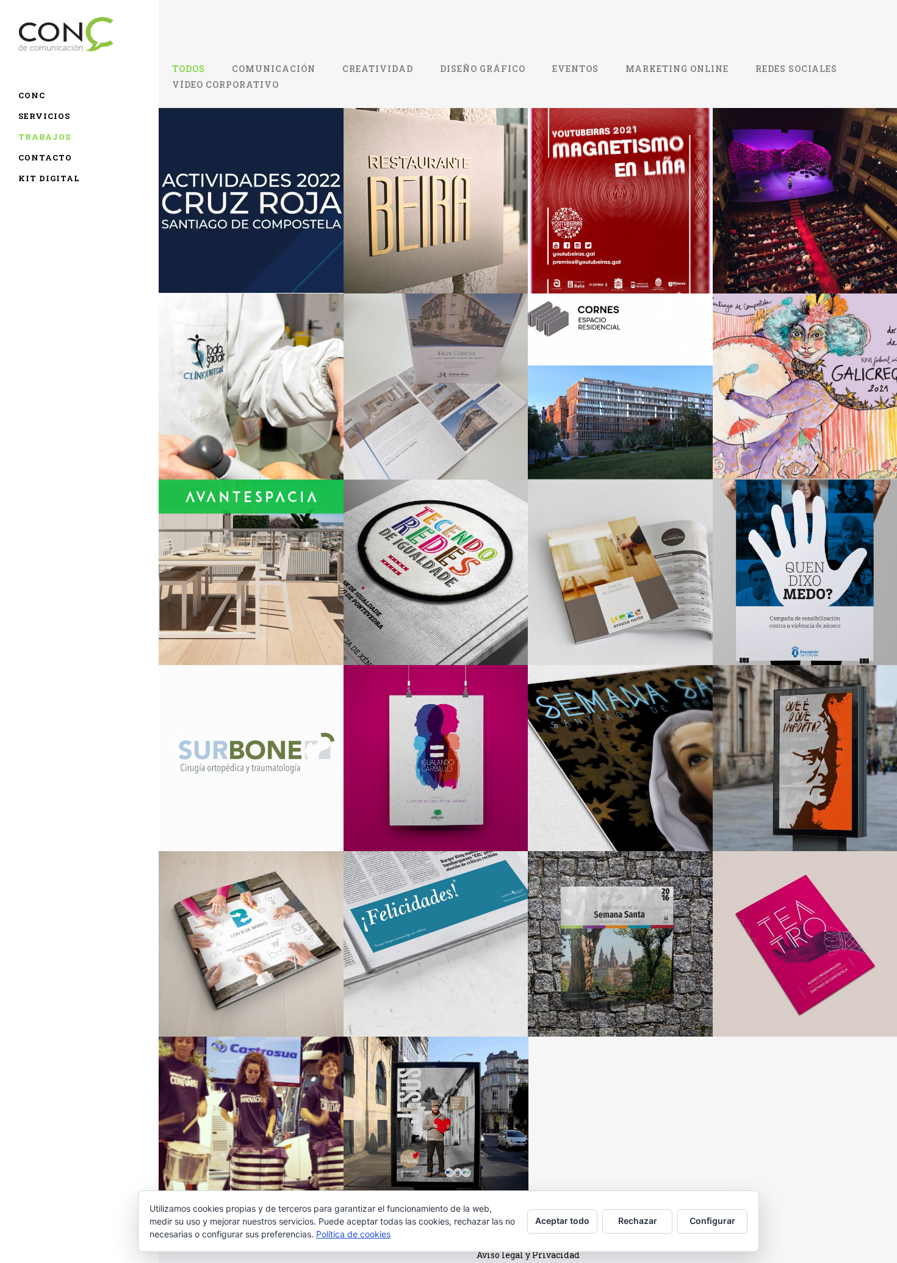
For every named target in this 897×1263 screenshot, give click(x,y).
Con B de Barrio (251, 916)
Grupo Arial (620, 359)
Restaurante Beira (436, 174)
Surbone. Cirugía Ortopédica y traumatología (251, 724)
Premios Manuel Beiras (805, 730)
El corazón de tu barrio (435, 1102)
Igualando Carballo (435, 730)
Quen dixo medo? (805, 545)
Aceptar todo (562, 1220)
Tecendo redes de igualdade (435, 545)
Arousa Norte (620, 545)
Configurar (712, 1220)
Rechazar (637, 1220)
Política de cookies (353, 1234)
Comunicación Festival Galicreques (805, 359)
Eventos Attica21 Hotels (435, 916)
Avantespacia (251, 545)
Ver (251, 244)
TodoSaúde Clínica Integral (251, 359)
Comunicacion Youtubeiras (620, 173)
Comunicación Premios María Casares (805, 173)
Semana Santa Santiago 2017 (620, 730)
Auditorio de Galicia (804, 916)
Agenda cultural (620, 916)
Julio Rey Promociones (435, 359)
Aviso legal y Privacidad (528, 1255)
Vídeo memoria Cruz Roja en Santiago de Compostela (251, 173)
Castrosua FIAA (251, 1102)
